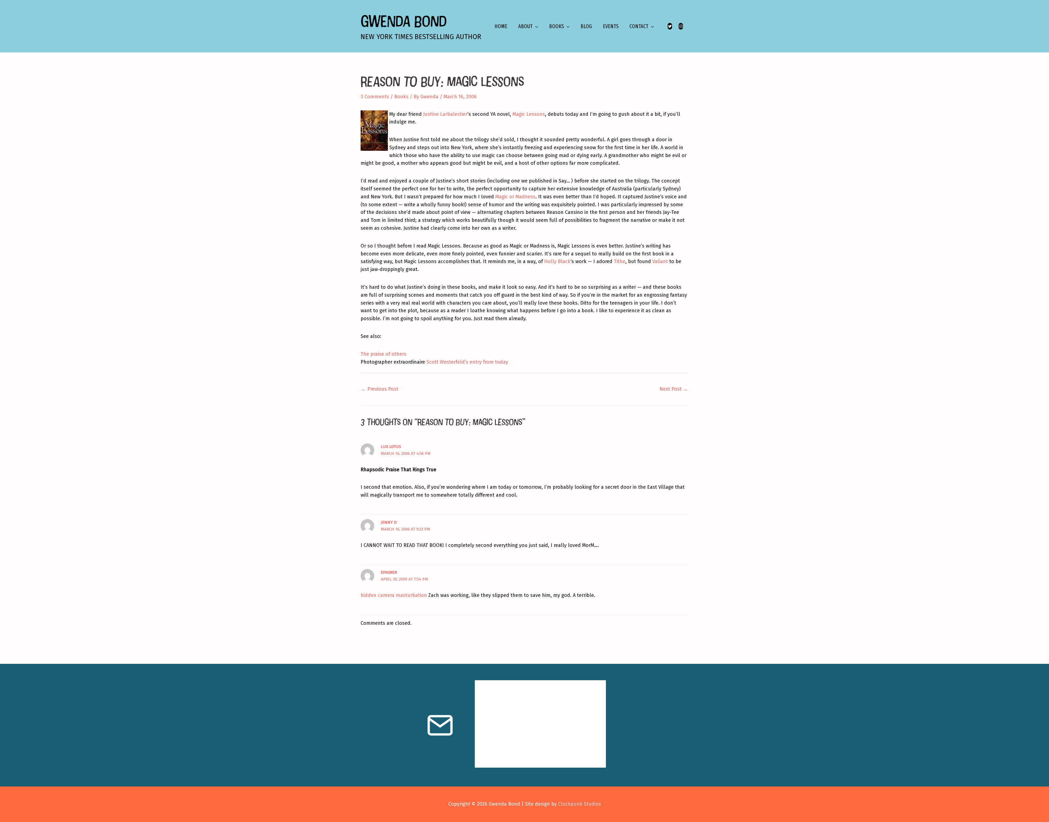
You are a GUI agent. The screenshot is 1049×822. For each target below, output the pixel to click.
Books (401, 97)
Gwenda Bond (403, 20)
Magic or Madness (515, 197)
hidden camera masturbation (394, 595)
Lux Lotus (391, 446)
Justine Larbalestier (445, 114)
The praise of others (383, 354)
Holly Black (557, 261)
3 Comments (375, 97)
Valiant (660, 261)
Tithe (619, 261)
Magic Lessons (528, 114)
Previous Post (379, 389)
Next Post (673, 389)
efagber (389, 572)
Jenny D (389, 522)
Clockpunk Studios (579, 804)
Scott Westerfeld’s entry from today (467, 362)
